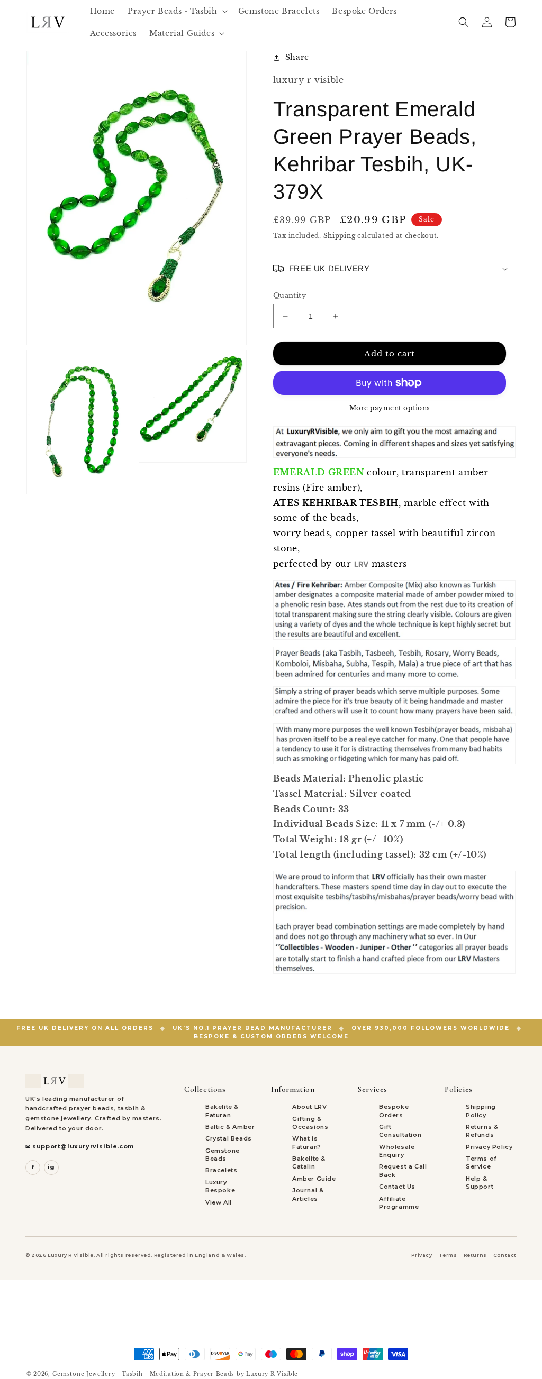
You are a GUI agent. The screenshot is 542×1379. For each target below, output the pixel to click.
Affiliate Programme (399, 1202)
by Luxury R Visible (267, 1374)
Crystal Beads (228, 1138)
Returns (475, 1255)
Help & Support (479, 1182)
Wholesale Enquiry (396, 1151)
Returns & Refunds (482, 1130)
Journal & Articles (307, 1194)
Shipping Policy (481, 1110)
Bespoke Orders (394, 1110)
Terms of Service (481, 1162)
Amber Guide (314, 1178)
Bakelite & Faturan (222, 1110)
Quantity (289, 295)
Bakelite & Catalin (309, 1162)
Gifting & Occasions (310, 1122)
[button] (176, 11)
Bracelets (221, 1170)
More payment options (389, 408)
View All (218, 1202)
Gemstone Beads (222, 1154)
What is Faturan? (306, 1142)
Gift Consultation (400, 1130)
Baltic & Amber (230, 1126)
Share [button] (297, 57)
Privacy (421, 1255)
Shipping (339, 236)
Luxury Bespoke (220, 1186)
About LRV (309, 1106)
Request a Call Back (403, 1170)
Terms (448, 1255)
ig (51, 1167)
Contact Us (397, 1186)
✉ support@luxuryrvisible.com (79, 1146)
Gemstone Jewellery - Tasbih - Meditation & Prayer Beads (143, 1374)
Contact (505, 1255)
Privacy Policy (489, 1147)
